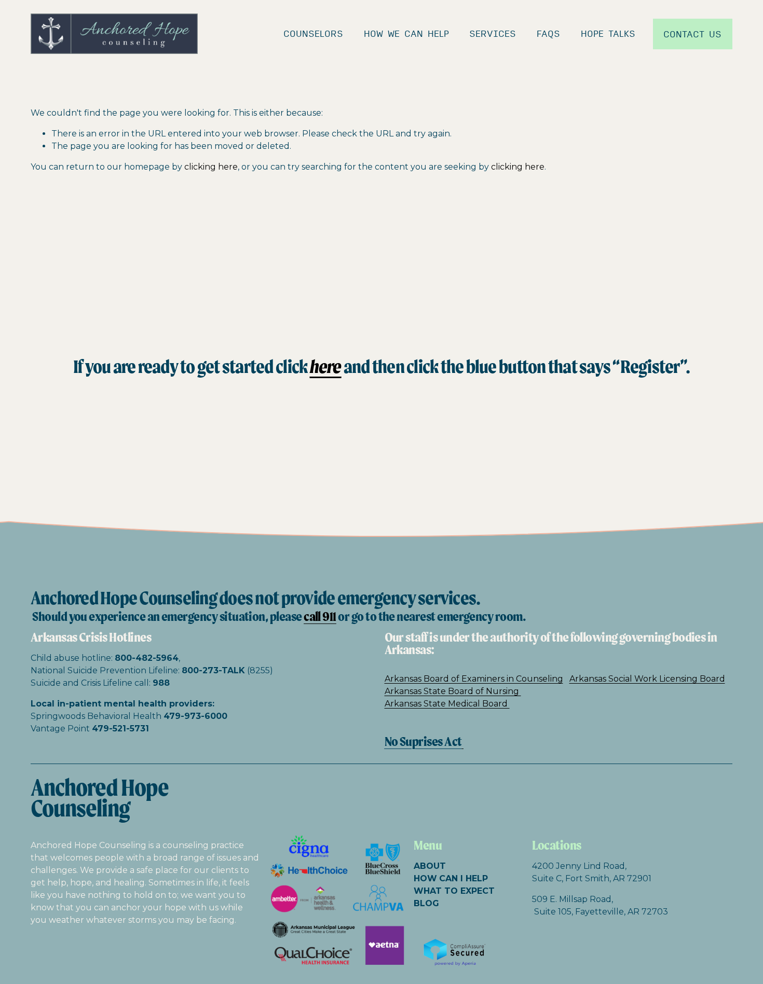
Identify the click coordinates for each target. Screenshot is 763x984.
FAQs (548, 34)
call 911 (320, 616)
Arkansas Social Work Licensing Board (647, 679)
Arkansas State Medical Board (447, 704)
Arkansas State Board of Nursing (453, 691)
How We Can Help (406, 34)
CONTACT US (692, 34)
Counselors (313, 34)
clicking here (211, 167)
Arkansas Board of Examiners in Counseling (474, 679)
